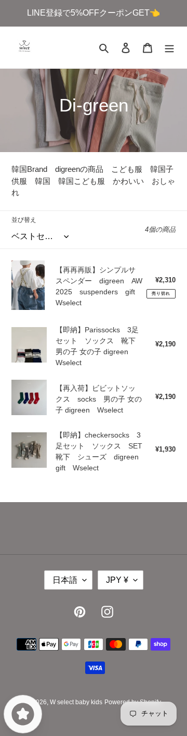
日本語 (64, 580)
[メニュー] (169, 47)
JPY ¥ (117, 580)
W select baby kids (76, 702)
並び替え (23, 219)
